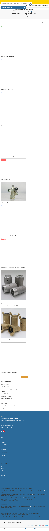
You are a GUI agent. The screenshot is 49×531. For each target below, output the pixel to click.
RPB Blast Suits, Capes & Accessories (31, 497)
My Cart (2, 470)
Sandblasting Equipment (5, 398)
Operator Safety (4, 393)
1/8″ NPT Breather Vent (6, 179)
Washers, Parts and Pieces (27, 491)
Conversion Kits (15, 506)
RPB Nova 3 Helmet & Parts (20, 499)
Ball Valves (25, 513)
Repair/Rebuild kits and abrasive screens (9, 511)
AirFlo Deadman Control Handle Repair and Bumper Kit (13, 267)
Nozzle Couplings (38, 502)
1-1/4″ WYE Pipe (4, 123)
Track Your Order (4, 460)
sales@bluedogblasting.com (7, 425)
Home (17, 16)
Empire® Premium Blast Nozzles (7, 491)
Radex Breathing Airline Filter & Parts (16, 497)
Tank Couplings (4, 504)
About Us (2, 437)
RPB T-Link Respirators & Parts (32, 499)
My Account (3, 466)
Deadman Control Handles (33, 513)
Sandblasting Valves (4, 403)
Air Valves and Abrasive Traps (16, 513)
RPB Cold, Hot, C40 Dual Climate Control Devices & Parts (12, 498)
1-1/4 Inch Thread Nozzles (14, 490)
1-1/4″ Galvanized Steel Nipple (7, 56)
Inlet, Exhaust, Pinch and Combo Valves (9, 514)
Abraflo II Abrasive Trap (6, 202)
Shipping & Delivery (4, 444)
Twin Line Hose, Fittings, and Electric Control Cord (32, 516)
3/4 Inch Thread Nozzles (25, 490)
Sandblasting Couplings (5, 396)
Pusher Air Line (29, 488)
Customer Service (4, 457)
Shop (21, 16)
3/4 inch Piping (36, 494)
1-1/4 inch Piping (29, 494)
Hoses (2, 391)
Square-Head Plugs (5, 495)
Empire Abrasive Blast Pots (24, 506)
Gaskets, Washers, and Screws (22, 509)
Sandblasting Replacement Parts (7, 400)
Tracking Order (3, 477)
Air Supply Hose (21, 488)
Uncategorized (3, 408)
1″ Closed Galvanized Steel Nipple (8, 156)
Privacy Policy (3, 455)
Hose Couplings (31, 502)
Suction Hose (18, 516)
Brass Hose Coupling (5, 339)
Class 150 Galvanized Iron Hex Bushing (9, 372)
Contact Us (3, 442)
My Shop (2, 468)
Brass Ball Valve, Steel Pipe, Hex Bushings (9, 389)
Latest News (3, 447)
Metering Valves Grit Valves (23, 514)
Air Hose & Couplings (5, 384)
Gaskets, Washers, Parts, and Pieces (19, 502)
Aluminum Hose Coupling (6, 300)
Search (30, 3)
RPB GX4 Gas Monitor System (31, 498)
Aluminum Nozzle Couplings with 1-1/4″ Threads (11, 305)
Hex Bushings (42, 494)
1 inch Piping (22, 494)
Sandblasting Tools (41, 506)
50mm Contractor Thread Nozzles (37, 490)
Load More (24, 376)
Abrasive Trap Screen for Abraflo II (8, 235)
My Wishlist (3, 475)
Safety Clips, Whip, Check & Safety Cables (9, 500)
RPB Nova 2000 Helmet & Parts (7, 499)
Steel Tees (12, 495)
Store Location (3, 439)
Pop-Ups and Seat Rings (34, 509)
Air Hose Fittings (14, 488)
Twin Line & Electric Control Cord (7, 405)
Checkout (2, 473)
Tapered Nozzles (18, 491)
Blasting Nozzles (4, 386)
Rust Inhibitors (34, 506)
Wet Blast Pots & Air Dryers (6, 507)
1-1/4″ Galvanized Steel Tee (7, 89)
